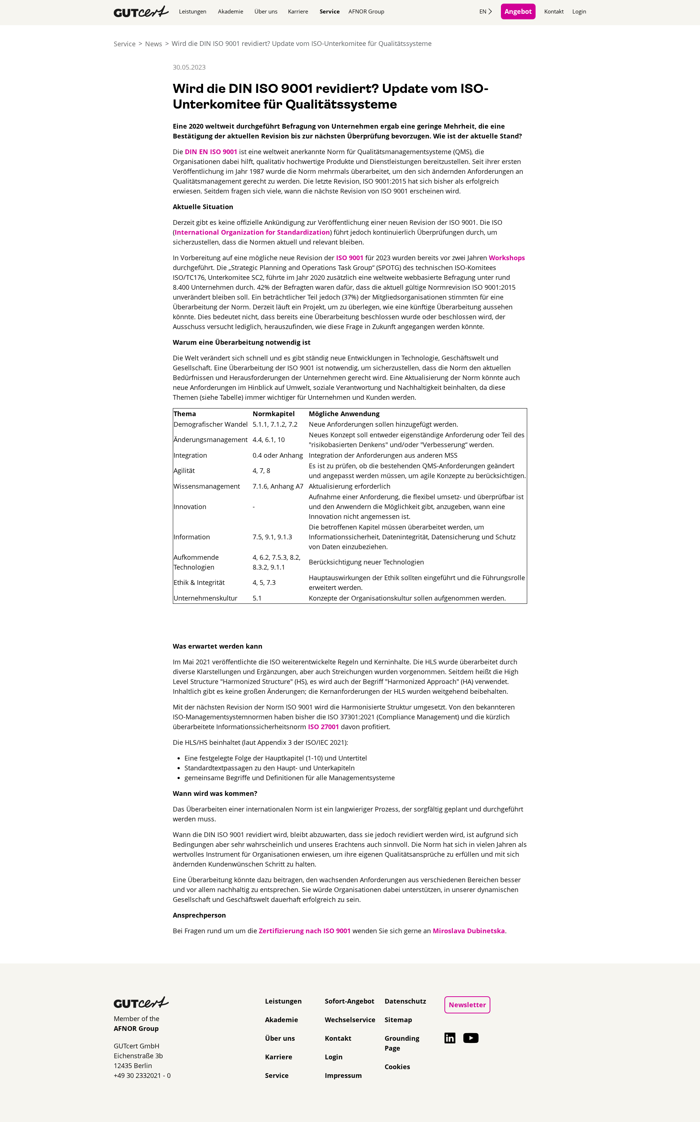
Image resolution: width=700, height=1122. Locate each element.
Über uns (265, 11)
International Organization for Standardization (252, 232)
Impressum (343, 1075)
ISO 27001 (323, 726)
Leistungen (192, 11)
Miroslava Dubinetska (469, 930)
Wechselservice (350, 1019)
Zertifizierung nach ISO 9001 (305, 930)
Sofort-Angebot (349, 1001)
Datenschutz (405, 1001)
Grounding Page (402, 1043)
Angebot (518, 11)
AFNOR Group (366, 11)
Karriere (298, 11)
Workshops (507, 257)
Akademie (230, 11)
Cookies (397, 1066)
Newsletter (467, 1004)
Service (330, 11)
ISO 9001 (349, 257)
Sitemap (398, 1019)
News (153, 43)
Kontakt (554, 11)
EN (482, 11)
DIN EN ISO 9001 (211, 151)
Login (579, 11)
